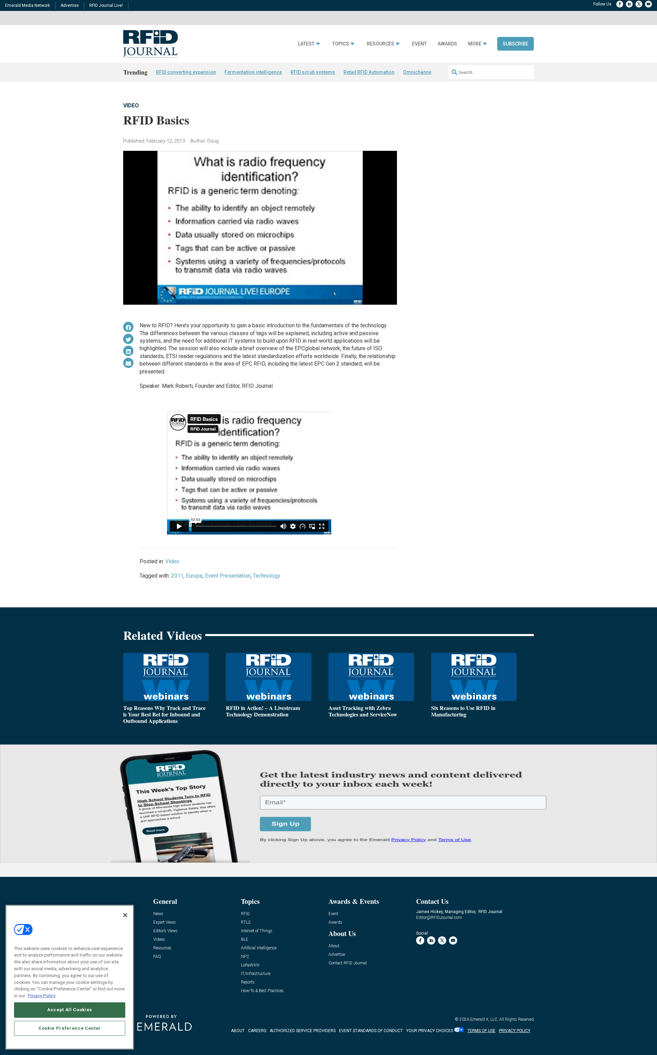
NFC (245, 956)
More (474, 44)
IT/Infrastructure (255, 974)
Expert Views (164, 922)
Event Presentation (227, 575)
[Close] (125, 915)
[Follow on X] (638, 4)
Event (419, 44)
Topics (340, 44)
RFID (245, 914)
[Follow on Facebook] (619, 4)
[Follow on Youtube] (648, 4)
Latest (306, 44)
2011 (177, 575)
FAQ (157, 956)
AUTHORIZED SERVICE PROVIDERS (303, 1030)
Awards (447, 44)
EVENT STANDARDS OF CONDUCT (371, 1030)
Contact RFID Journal (347, 963)
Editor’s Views (165, 931)
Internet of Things (256, 931)
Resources (380, 44)
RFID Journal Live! (106, 5)
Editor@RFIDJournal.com (439, 917)
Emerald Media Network (27, 5)
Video (131, 105)
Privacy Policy (41, 995)
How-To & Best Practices (262, 991)
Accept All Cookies (69, 1009)
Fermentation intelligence (253, 72)
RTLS (245, 922)
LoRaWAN (250, 965)
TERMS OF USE (481, 1030)
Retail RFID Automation (369, 72)
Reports (248, 982)
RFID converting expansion (186, 72)
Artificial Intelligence (258, 948)
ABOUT (238, 1030)
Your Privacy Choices (429, 1030)
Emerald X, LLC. (484, 1019)
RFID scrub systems (313, 72)
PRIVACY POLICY (514, 1030)
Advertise (70, 5)
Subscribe (515, 44)
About (333, 946)
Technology (266, 575)
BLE (244, 939)
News (158, 914)
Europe (194, 575)
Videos (159, 939)
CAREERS (257, 1030)
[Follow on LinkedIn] (629, 4)
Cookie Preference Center (69, 1028)
